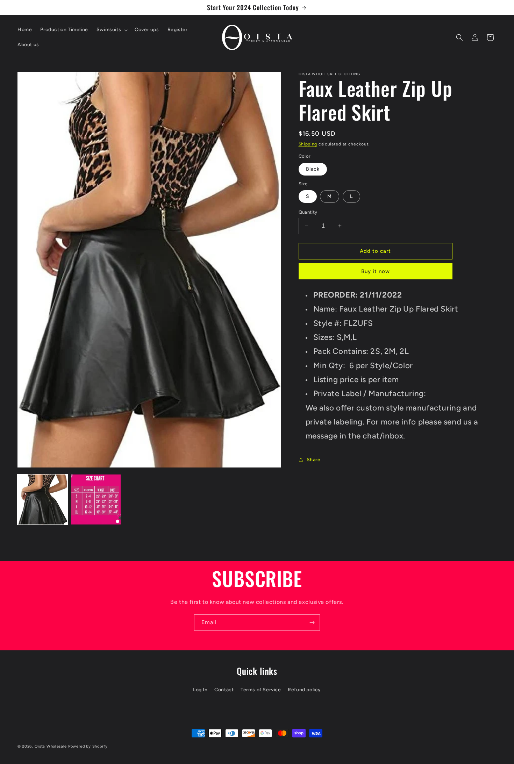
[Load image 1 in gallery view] (42, 499)
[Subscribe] (312, 622)
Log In (200, 689)
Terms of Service (261, 689)
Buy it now (375, 271)
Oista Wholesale (51, 746)
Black (313, 169)
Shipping (308, 144)
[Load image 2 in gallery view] (96, 499)
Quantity (308, 212)
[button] (111, 29)
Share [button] (314, 460)
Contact (224, 689)
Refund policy (304, 689)
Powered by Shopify (88, 746)
